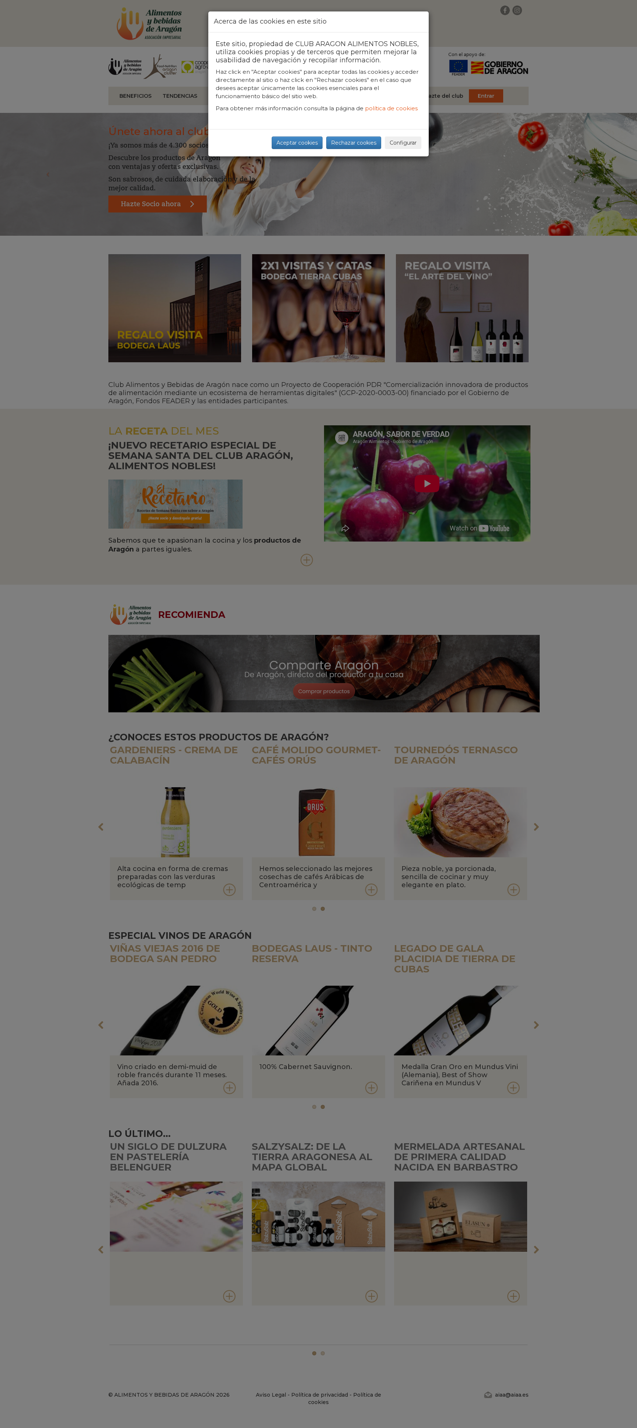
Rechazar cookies (353, 142)
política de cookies (391, 108)
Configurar (403, 142)
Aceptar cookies (297, 142)
